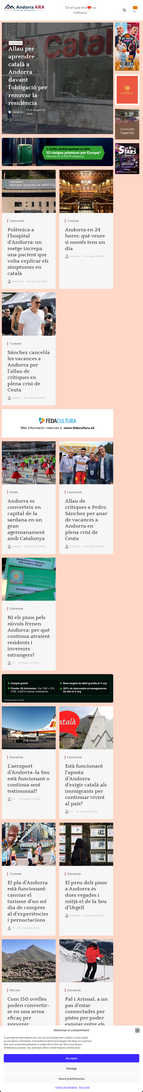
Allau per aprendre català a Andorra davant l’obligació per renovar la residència (27, 76)
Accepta (71, 1058)
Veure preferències (71, 1078)
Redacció (18, 112)
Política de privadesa (66, 1087)
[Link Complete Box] (29, 229)
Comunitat (16, 43)
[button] (137, 1030)
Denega (71, 1068)
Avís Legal (84, 1087)
